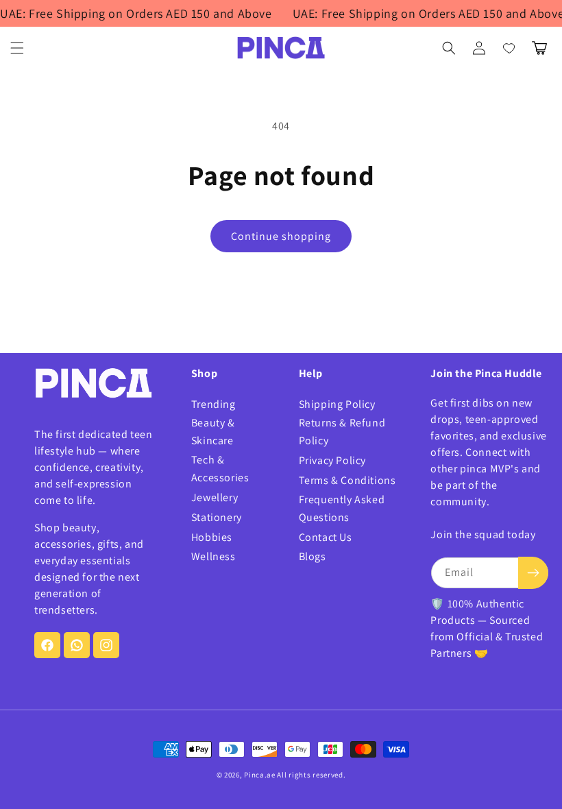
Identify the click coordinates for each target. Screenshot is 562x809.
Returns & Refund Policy (342, 431)
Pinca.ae (260, 775)
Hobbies (211, 537)
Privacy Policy (332, 460)
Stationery (216, 517)
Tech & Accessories (220, 468)
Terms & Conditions (347, 480)
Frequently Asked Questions (342, 508)
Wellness (213, 556)
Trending (213, 404)
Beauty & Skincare (213, 431)
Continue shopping (281, 236)
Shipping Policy (337, 404)
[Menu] (17, 48)
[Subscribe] (533, 573)
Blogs (312, 556)
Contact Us (325, 537)
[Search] (449, 48)
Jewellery (214, 497)
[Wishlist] (509, 48)
